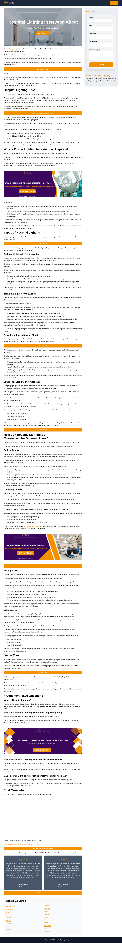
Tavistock (47, 908)
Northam (46, 928)
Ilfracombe (47, 931)
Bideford (46, 923)
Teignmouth (17, 844)
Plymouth (47, 914)
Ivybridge (9, 929)
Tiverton (46, 920)
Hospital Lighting (11, 49)
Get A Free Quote (43, 893)
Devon (46, 911)
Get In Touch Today (43, 69)
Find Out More (43, 243)
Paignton (30, 844)
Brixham (8, 920)
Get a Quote (42, 33)
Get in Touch (43, 345)
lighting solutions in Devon (31, 526)
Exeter (8, 926)
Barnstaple (47, 925)
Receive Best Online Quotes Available (43, 113)
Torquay (23, 844)
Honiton (46, 917)
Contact (114, 3)
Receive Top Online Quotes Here (43, 848)
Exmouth (9, 923)
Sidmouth (47, 905)
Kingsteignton (8, 844)
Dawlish (36, 844)
